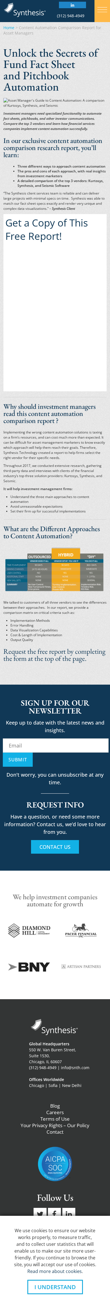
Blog (55, 1106)
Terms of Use (55, 1119)
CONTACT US (55, 846)
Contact (55, 1132)
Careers (55, 1112)
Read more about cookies (54, 1271)
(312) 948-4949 (70, 15)
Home (8, 27)
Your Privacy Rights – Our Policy (55, 1125)
